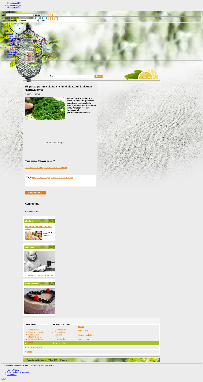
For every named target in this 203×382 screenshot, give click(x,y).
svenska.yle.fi (13, 45)
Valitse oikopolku (9, 21)
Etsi (3, 15)
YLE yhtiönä (12, 50)
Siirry (42, 21)
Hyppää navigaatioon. (16, 5)
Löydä (37, 15)
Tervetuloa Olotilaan (36, 360)
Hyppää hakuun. (14, 8)
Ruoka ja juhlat (34, 337)
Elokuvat (58, 334)
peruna (39, 178)
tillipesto (54, 178)
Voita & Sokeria (66, 178)
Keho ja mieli (34, 330)
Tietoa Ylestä (13, 370)
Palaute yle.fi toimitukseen (18, 372)
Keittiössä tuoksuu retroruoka (40, 275)
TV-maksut (11, 375)
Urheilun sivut (60, 339)
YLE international (14, 47)
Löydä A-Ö (11, 57)
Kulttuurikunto (61, 330)
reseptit (46, 178)
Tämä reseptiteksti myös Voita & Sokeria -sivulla (46, 167)
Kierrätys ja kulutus (36, 332)
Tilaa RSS (53, 360)
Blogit (30, 341)
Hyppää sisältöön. (15, 3)
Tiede (57, 337)
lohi (33, 178)
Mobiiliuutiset (12, 52)
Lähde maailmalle (35, 339)
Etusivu (81, 327)
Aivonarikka (60, 332)
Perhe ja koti (33, 334)
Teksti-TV (11, 54)
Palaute (63, 360)
